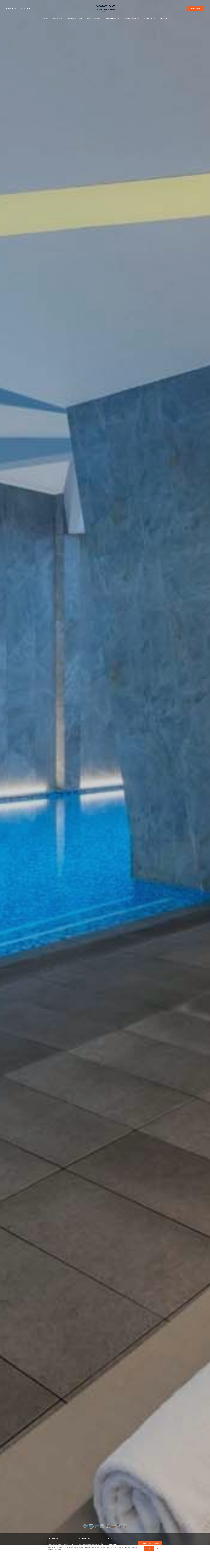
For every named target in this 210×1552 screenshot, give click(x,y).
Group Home (25, 8)
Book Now (195, 8)
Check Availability (150, 1544)
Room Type (112, 1538)
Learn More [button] (57, 1549)
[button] (157, 1548)
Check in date (54, 1538)
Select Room (114, 1544)
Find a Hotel (11, 8)
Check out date (84, 1538)
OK (149, 1548)
